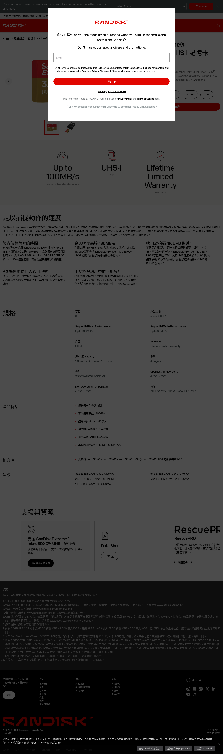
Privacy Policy (125, 98)
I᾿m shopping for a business (112, 91)
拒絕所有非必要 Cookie (178, 748)
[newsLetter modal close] (170, 13)
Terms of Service (145, 98)
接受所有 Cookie (204, 748)
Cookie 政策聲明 (13, 742)
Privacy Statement (101, 71)
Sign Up (112, 81)
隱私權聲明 (207, 739)
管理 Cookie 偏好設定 (149, 748)
